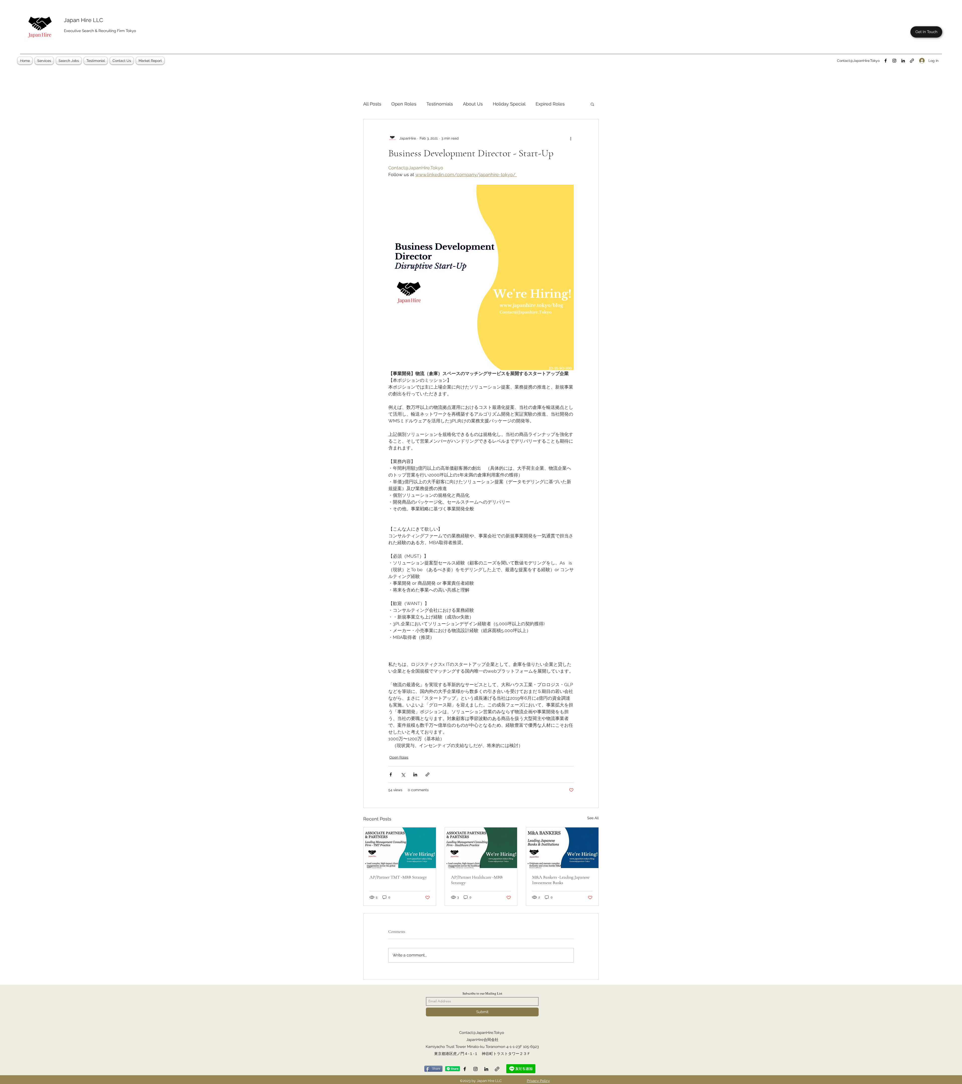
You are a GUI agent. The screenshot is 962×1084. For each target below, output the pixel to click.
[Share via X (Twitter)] (403, 774)
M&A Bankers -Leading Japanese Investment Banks (560, 879)
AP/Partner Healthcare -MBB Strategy (477, 879)
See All (593, 818)
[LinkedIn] (903, 60)
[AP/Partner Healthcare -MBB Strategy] (481, 847)
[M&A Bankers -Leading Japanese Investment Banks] (562, 847)
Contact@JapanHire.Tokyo (858, 61)
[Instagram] (894, 60)
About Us (473, 103)
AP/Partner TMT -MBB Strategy (398, 877)
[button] (44, 60)
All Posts (372, 103)
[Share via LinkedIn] (415, 774)
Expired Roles (550, 103)
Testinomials (439, 103)
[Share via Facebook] (390, 774)
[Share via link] (427, 774)
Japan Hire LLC (83, 20)
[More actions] (571, 138)
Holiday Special (509, 103)
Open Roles (403, 103)
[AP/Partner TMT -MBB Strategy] (400, 847)
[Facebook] (885, 60)
